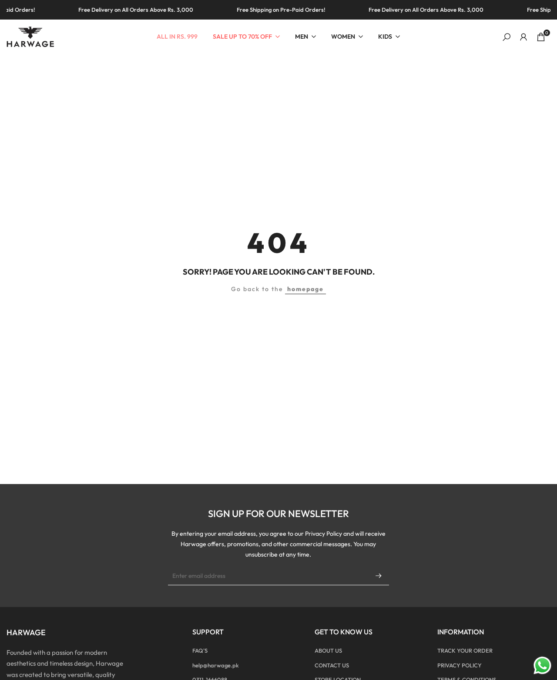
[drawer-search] (506, 37)
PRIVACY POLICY (459, 665)
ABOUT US (328, 650)
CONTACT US (332, 665)
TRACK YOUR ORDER (465, 650)
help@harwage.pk (215, 665)
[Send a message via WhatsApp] (542, 665)
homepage (305, 289)
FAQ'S (200, 650)
